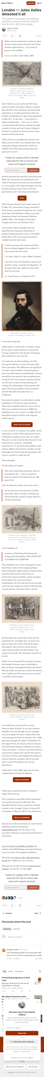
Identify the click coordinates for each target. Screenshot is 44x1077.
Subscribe (31, 3)
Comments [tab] (7, 929)
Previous (9, 913)
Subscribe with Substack (23, 1042)
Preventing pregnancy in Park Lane (16, 979)
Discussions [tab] (19, 971)
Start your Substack (16, 1067)
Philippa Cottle (12, 949)
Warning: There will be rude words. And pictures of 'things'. (15, 984)
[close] (37, 1002)
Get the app (33, 1067)
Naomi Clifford (12, 28)
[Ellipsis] (41, 949)
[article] (22, 984)
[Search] (40, 971)
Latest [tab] (10, 971)
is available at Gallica (24, 846)
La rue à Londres (8, 846)
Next (36, 913)
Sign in (39, 3)
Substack (10, 1072)
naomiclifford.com (9, 829)
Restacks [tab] (16, 929)
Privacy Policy (25, 1051)
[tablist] (11, 929)
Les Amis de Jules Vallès (21, 857)
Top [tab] (4, 971)
